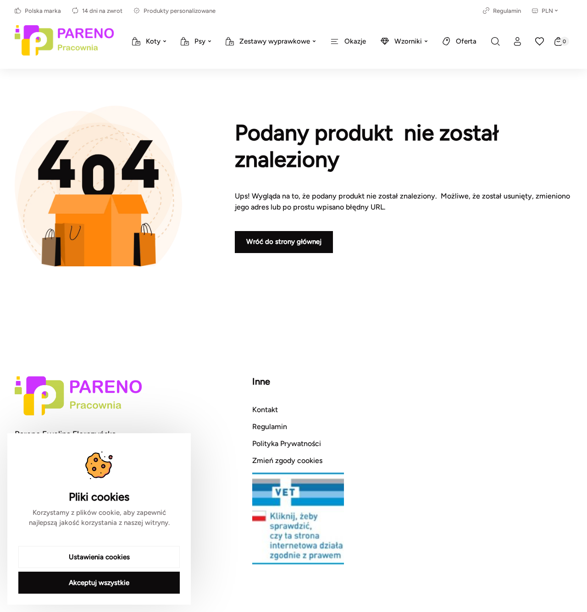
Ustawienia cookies (99, 557)
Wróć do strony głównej (283, 241)
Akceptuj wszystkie (99, 583)
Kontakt (265, 409)
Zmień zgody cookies (287, 460)
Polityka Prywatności (286, 443)
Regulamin (507, 10)
